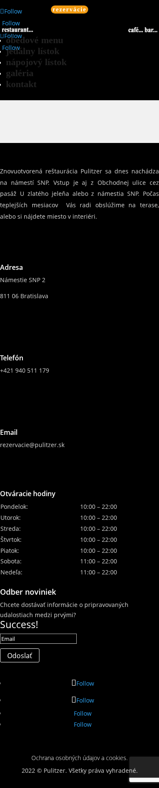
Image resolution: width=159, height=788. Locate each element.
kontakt (21, 84)
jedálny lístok (32, 51)
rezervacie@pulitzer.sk (32, 445)
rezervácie (69, 9)
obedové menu (34, 40)
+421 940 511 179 (24, 370)
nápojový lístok (36, 62)
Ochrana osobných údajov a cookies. (79, 758)
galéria (19, 73)
